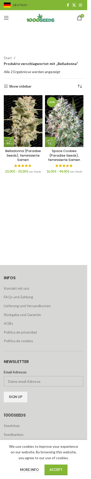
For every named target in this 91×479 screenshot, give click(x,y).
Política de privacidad (20, 332)
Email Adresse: (15, 372)
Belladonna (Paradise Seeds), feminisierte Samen (23, 155)
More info (29, 470)
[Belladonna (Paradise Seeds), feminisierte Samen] (23, 121)
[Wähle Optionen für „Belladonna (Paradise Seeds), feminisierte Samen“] (9, 142)
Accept (56, 470)
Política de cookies (18, 341)
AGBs (8, 323)
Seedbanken (14, 434)
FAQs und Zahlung (18, 297)
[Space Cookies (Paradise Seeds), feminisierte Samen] (64, 121)
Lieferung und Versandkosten (27, 306)
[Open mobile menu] (6, 18)
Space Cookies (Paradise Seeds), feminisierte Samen (64, 155)
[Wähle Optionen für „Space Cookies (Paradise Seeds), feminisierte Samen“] (50, 142)
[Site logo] (43, 17)
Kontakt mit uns (16, 288)
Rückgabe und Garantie (22, 314)
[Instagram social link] (80, 5)
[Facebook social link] (68, 5)
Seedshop (12, 425)
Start (8, 58)
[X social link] (74, 5)
